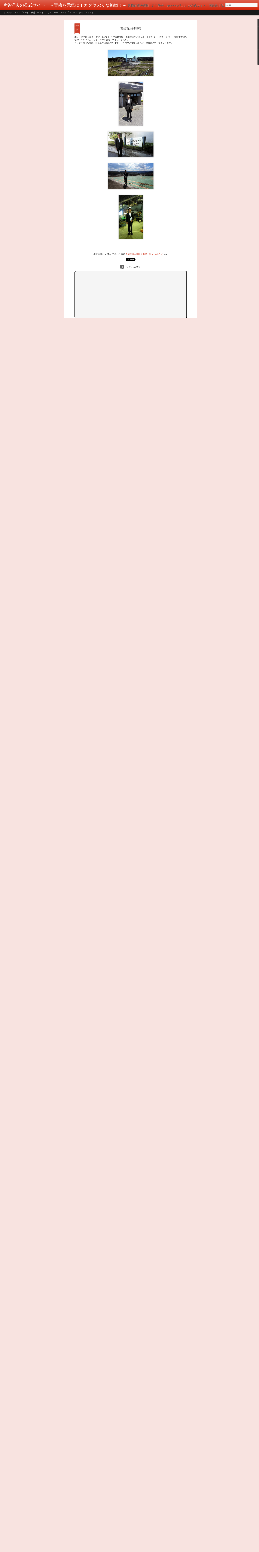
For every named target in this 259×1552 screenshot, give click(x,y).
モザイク (41, 12)
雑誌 (33, 12)
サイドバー (53, 12)
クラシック (6, 12)
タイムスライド (86, 12)
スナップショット (68, 12)
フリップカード (21, 12)
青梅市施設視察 (130, 28)
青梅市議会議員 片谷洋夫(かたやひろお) (144, 254)
